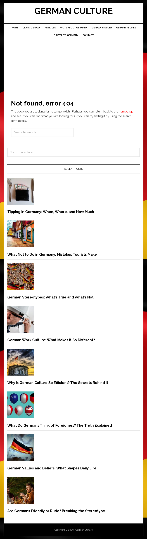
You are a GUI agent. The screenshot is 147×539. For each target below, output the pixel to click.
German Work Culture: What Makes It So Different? (51, 340)
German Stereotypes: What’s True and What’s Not (50, 297)
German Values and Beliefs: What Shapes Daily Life (51, 468)
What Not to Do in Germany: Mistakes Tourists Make (52, 254)
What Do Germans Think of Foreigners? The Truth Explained (59, 425)
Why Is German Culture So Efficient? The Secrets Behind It (57, 383)
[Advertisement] (73, 66)
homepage (126, 111)
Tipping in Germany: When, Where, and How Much (50, 212)
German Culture (73, 11)
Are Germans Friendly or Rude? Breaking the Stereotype (56, 511)
